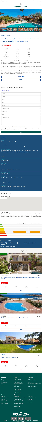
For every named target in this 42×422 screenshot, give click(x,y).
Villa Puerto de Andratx (5, 397)
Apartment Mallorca (31, 385)
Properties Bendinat (17, 386)
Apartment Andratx (17, 396)
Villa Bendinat (3, 399)
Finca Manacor (30, 400)
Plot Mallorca (30, 382)
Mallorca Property (7, 375)
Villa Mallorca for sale (31, 379)
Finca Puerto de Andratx (32, 397)
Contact (2, 379)
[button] (20, 31)
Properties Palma (17, 390)
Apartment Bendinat (17, 399)
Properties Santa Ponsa (18, 382)
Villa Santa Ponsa (4, 402)
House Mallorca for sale (32, 387)
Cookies (2, 383)
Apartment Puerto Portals (18, 400)
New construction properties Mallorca (34, 383)
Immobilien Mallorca (15, 375)
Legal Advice (3, 380)
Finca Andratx (30, 396)
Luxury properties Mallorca (32, 386)
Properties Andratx (17, 379)
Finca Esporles (30, 399)
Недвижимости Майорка (33, 375)
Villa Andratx (3, 396)
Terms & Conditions (4, 382)
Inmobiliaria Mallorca (24, 375)
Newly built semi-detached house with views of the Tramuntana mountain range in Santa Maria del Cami (20, 278)
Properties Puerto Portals (18, 383)
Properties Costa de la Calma (19, 387)
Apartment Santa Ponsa (18, 402)
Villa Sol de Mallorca (4, 403)
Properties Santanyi (17, 389)
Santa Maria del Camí (6, 37)
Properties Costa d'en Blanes (19, 380)
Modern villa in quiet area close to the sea (9, 357)
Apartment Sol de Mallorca (18, 403)
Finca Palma (30, 402)
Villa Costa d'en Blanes (4, 400)
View (21, 290)
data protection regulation (19, 126)
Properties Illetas (17, 385)
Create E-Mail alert (30, 243)
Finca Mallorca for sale (31, 380)
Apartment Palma (17, 406)
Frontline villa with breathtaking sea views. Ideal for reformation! (14, 317)
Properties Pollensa (17, 392)
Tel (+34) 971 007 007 (5, 90)
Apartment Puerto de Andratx (19, 397)
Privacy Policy (3, 385)
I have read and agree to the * (14, 126)
